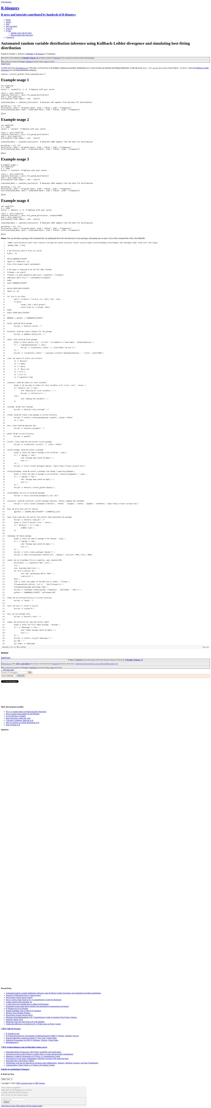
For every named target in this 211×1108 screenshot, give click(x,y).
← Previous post (7, 670)
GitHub (23, 647)
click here (29, 61)
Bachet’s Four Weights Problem (18, 1013)
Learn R (9, 29)
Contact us (10, 37)
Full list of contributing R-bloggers (15, 1069)
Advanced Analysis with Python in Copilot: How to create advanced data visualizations (39, 1054)
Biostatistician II (12, 1042)
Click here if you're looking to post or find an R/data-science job (96, 664)
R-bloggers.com (6, 664)
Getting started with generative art (19, 1002)
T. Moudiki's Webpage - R (30, 58)
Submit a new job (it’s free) (21, 33)
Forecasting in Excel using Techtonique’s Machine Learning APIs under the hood (37, 1058)
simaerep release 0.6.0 (14, 1019)
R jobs (8, 31)
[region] (105, 443)
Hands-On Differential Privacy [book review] (23, 995)
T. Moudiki (29, 54)
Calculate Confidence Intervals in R (19, 720)
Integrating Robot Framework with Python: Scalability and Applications (33, 1052)
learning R (56, 664)
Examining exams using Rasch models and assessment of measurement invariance (37, 1006)
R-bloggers (56, 58)
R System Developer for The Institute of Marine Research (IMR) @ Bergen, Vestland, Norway (42, 1036)
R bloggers (40, 54)
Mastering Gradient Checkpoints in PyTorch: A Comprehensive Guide (33, 1056)
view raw (205, 647)
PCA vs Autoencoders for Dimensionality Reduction (26, 712)
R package (22, 68)
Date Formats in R (13, 725)
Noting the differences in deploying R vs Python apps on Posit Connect (33, 1024)
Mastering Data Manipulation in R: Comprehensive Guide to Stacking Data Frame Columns (41, 1017)
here (92, 58)
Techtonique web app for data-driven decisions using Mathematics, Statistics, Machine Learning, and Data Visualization (52, 1063)
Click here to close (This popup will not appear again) (21, 1106)
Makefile (5, 647)
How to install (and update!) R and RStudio (22, 714)
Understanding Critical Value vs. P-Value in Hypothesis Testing (30, 1065)
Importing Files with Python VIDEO (20, 1061)
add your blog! (11, 26)
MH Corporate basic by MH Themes (30, 1083)
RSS (7, 24)
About (8, 22)
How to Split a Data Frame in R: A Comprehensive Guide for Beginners (33, 1000)
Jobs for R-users (14, 1029)
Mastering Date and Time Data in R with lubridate (25, 1022)
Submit (6, 1102)
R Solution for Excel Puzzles (17, 1008)
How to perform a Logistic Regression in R (22, 723)
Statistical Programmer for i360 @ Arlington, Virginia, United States (32, 1040)
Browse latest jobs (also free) (22, 35)
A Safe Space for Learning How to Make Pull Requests (27, 1004)
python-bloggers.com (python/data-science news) (27, 1047)
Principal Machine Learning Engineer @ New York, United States (31, 1038)
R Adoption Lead (12, 1034)
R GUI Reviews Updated (16, 716)
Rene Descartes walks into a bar (18, 718)
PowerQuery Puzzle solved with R (19, 997)
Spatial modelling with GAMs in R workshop (23, 1011)
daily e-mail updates (23, 664)
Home (8, 20)
